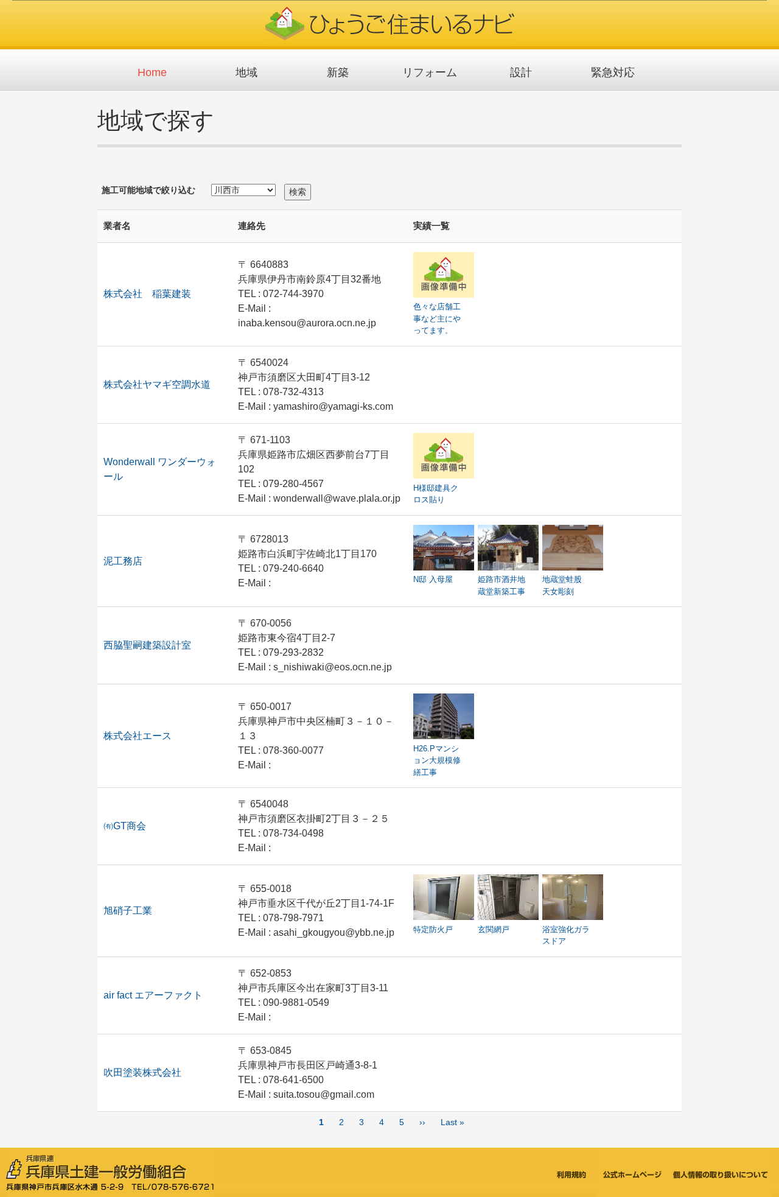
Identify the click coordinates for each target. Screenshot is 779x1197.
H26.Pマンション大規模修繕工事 (437, 760)
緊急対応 (613, 72)
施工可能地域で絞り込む (148, 190)
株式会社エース (137, 736)
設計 (521, 72)
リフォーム (429, 72)
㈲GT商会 (124, 826)
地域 (246, 72)
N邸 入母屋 (433, 579)
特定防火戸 (433, 929)
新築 (338, 72)
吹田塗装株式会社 (142, 1072)
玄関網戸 (493, 929)
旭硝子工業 (127, 910)
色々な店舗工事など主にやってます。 (437, 318)
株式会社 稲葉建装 (147, 294)
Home (152, 72)
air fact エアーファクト (153, 995)
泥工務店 (122, 561)
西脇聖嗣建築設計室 (147, 645)
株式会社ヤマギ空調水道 (157, 384)
